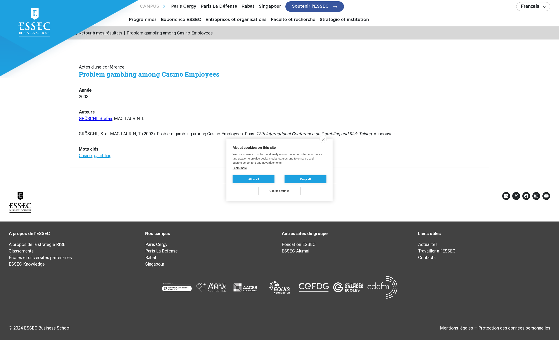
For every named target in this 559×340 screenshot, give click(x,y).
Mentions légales (456, 328)
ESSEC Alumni (295, 251)
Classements (21, 251)
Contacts (427, 257)
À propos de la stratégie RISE (37, 244)
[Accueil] (72, 33)
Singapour (270, 6)
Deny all (305, 179)
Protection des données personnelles (514, 328)
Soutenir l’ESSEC (310, 6)
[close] (323, 139)
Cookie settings (279, 190)
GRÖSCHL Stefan (95, 118)
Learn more (240, 168)
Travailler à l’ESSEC (436, 251)
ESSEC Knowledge (27, 264)
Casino (85, 155)
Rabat (248, 6)
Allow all (253, 179)
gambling (102, 155)
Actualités (428, 244)
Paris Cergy (183, 6)
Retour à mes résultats (100, 33)
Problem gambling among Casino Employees (149, 74)
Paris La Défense (219, 6)
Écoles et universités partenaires (40, 257)
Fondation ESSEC (299, 244)
